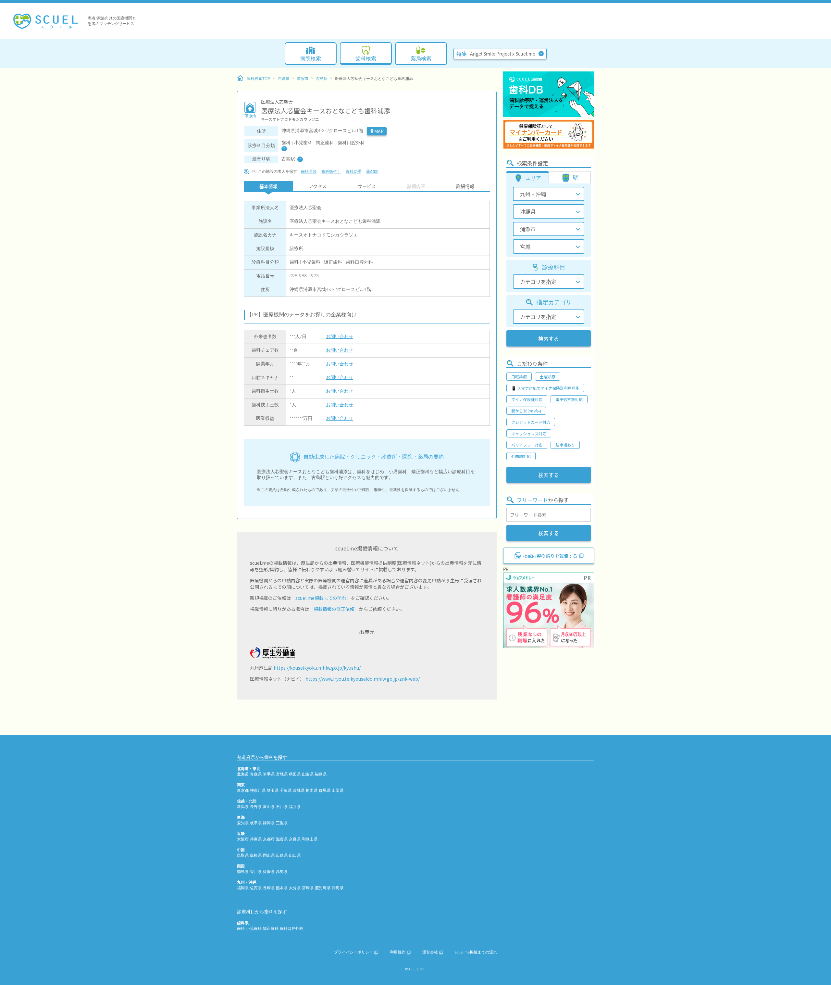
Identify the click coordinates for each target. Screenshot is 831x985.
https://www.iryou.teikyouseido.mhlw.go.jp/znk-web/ (362, 679)
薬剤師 (372, 171)
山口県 (295, 855)
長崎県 (269, 888)
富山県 (269, 807)
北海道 (243, 774)
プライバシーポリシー (353, 952)
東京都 (243, 790)
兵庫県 (256, 839)
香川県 (256, 872)
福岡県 (243, 888)
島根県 (256, 855)
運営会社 (430, 952)
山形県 (308, 774)
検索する (548, 338)
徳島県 (243, 872)
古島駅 (322, 79)
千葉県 (285, 790)
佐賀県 (256, 888)
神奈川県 (258, 790)
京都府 (269, 839)
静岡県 (269, 823)
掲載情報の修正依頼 (334, 609)
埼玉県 (273, 790)
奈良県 (295, 839)
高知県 (282, 872)
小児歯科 (254, 928)
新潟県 (243, 807)
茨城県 (298, 790)
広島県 (282, 855)
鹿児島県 (322, 888)
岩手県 (269, 774)
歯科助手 (353, 171)
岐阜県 (256, 823)
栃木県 (311, 790)
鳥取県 (243, 855)
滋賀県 (282, 839)
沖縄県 (283, 79)
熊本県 (282, 888)
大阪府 (243, 839)
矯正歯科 (271, 928)
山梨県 (337, 790)
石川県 (282, 807)
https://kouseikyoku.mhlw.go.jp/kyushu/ (317, 667)
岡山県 (269, 855)
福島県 (321, 774)
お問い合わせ (339, 337)
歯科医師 (308, 171)
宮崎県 (308, 888)
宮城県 (282, 774)
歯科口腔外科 (291, 928)
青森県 (256, 774)
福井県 (295, 807)
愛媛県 (269, 872)
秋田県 (295, 774)
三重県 (282, 823)
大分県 (295, 888)
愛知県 (243, 823)
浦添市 (302, 79)
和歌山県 (309, 839)
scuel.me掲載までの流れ (320, 598)
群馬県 (324, 790)
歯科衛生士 (331, 171)
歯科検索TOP (258, 79)
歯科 (241, 928)
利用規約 (397, 952)
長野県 (256, 807)
